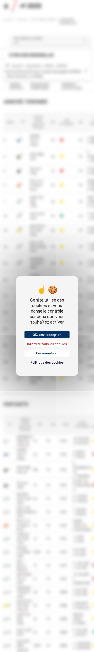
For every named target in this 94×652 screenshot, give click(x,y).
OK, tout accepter (47, 334)
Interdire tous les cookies (47, 344)
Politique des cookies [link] (47, 362)
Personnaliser (47, 353)
